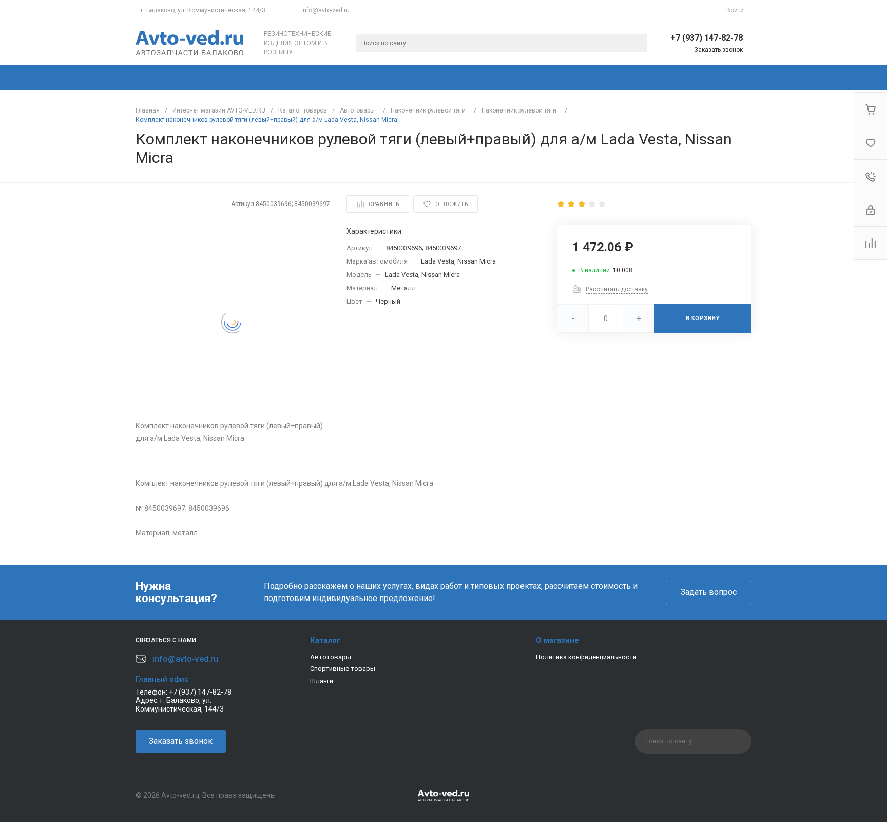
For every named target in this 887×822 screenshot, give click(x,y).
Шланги (321, 681)
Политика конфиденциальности (586, 657)
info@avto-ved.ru (325, 10)
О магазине (557, 640)
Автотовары (330, 657)
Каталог (325, 640)
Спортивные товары (342, 668)
